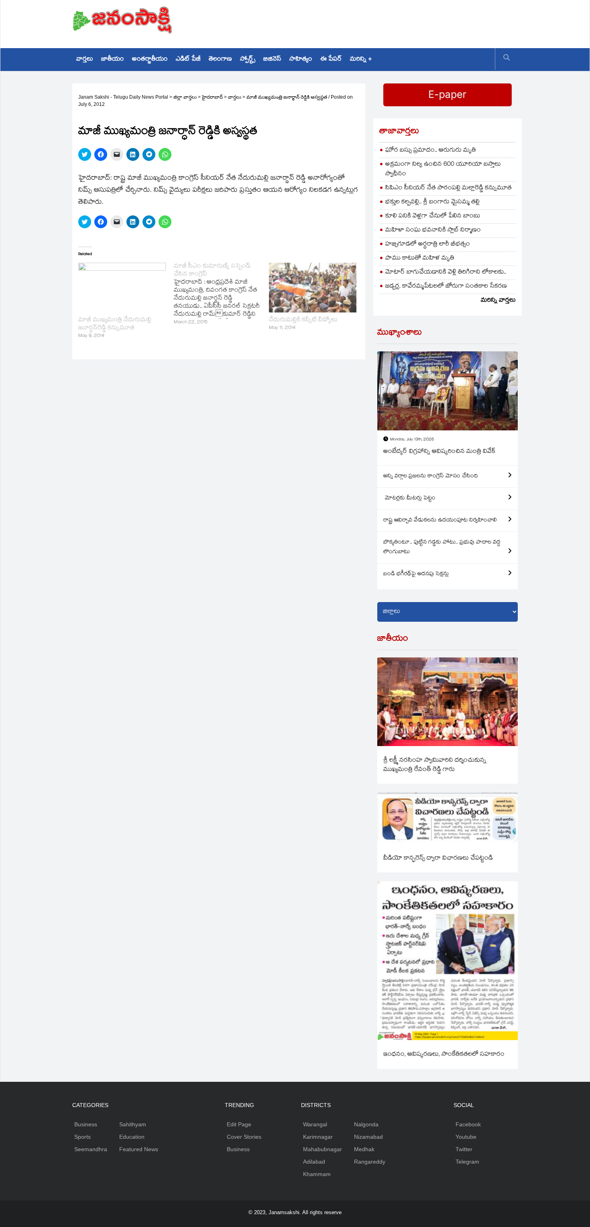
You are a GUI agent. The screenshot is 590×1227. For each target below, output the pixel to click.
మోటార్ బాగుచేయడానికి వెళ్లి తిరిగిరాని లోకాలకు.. (445, 272)
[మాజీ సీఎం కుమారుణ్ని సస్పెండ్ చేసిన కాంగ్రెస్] (221, 295)
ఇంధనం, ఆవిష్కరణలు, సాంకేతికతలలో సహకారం (444, 1054)
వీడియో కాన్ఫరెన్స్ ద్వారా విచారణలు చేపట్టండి (438, 858)
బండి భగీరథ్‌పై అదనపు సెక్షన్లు (416, 574)
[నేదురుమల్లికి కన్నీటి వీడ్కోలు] (312, 287)
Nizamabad (368, 1137)
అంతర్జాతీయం (150, 59)
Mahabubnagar (322, 1149)
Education (131, 1137)
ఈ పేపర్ (331, 59)
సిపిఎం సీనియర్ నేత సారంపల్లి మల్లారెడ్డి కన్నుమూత (448, 188)
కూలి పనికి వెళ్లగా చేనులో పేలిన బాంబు (432, 216)
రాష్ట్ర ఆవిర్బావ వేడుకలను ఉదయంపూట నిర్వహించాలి (440, 520)
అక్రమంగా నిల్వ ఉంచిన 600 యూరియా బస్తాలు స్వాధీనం (443, 169)
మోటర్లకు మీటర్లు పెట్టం (409, 498)
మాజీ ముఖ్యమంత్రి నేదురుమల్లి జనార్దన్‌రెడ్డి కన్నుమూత (114, 324)
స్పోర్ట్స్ (247, 59)
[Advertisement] (372, 22)
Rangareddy (369, 1161)
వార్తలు (84, 59)
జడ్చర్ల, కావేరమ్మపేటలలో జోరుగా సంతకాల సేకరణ (446, 286)
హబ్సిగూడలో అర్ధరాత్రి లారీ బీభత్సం (427, 244)
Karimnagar (318, 1137)
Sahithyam (132, 1124)
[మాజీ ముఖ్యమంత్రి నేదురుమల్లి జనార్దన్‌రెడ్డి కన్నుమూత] (122, 287)
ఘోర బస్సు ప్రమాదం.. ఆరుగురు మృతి (430, 150)
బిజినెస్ (272, 59)
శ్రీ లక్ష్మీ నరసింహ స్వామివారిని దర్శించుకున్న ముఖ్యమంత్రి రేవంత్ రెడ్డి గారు (434, 765)
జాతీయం (112, 59)
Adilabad (314, 1161)
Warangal (315, 1124)
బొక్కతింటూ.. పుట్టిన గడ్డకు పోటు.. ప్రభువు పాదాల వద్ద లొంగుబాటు (441, 547)
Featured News (138, 1149)
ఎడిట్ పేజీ (188, 59)
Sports (82, 1137)
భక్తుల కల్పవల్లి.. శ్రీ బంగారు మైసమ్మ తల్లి (432, 202)
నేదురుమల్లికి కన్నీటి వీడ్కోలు (303, 320)
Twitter (464, 1149)
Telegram (467, 1161)
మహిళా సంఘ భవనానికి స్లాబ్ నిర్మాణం (433, 230)
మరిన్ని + (361, 59)
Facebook (468, 1124)
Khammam (317, 1174)
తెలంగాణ (220, 59)
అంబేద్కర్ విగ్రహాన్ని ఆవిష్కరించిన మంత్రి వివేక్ (439, 451)
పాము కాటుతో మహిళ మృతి (419, 258)
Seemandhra (90, 1149)
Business (85, 1124)
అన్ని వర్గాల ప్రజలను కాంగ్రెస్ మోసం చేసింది (430, 476)
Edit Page (239, 1124)
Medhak (364, 1149)
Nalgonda (366, 1124)
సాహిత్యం (300, 59)
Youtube (466, 1137)
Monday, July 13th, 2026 (412, 439)
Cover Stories (244, 1137)
